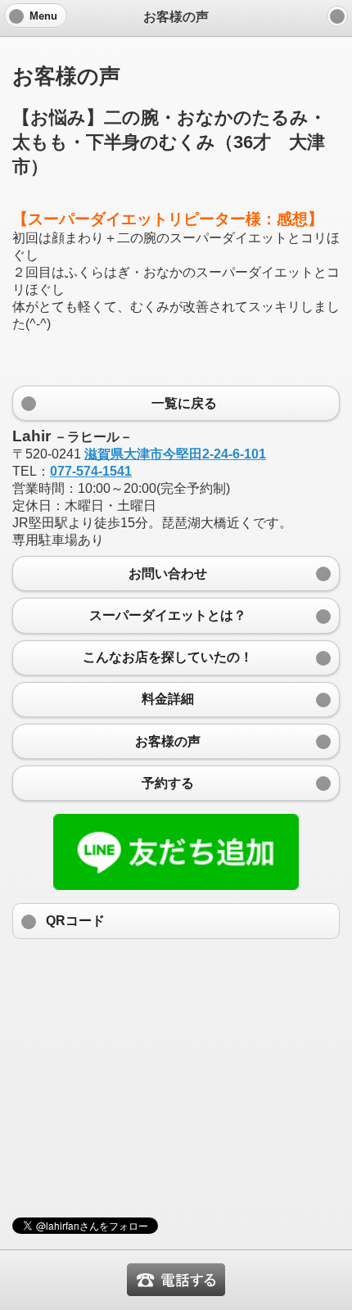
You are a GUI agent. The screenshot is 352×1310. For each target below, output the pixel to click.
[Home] (337, 16)
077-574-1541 (91, 471)
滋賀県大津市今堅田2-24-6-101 (175, 454)
